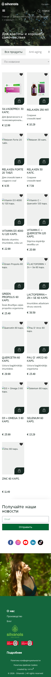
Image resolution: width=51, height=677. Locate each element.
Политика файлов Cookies (26, 665)
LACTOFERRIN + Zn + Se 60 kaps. (37, 296)
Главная (5, 16)
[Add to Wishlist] (21, 75)
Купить (19, 101)
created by (22, 669)
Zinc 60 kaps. (11, 478)
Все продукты (13, 52)
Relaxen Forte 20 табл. (12, 171)
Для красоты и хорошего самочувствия (30, 16)
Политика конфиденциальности (26, 660)
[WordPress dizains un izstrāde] (30, 668)
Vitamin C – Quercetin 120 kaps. (36, 233)
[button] (45, 4)
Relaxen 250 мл (38, 109)
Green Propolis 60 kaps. (10, 297)
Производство (14, 616)
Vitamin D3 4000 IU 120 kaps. (12, 232)
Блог (9, 621)
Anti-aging (35, 52)
